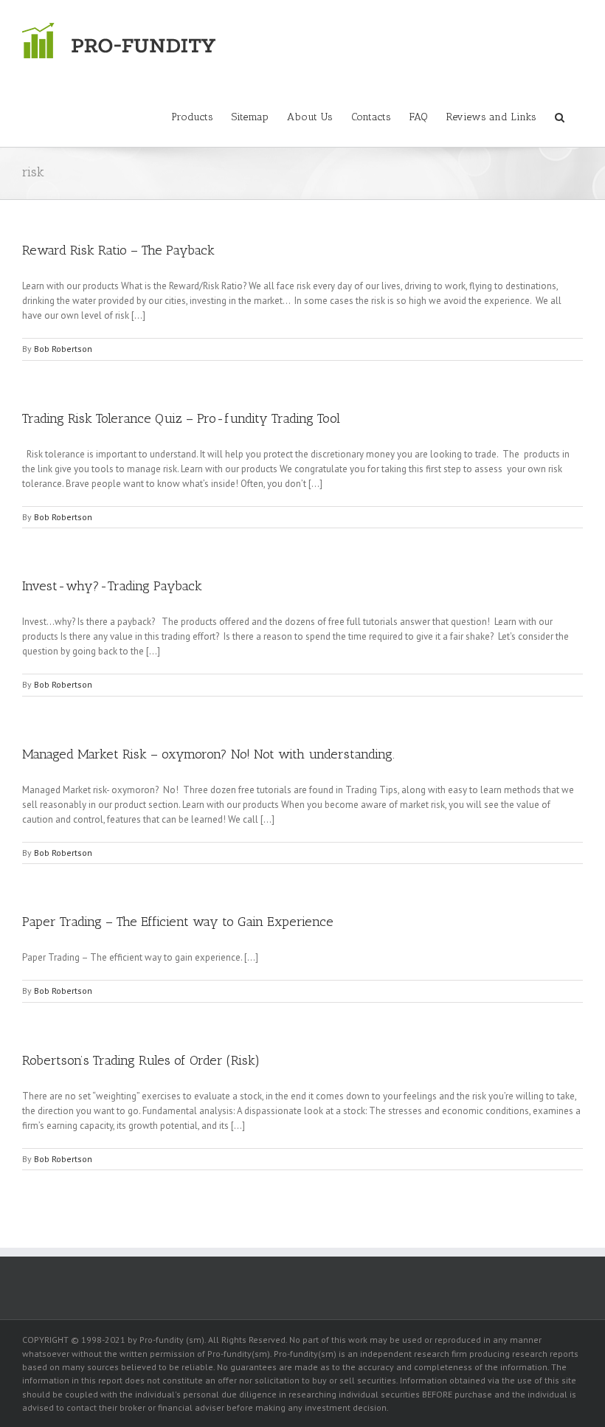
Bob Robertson (63, 348)
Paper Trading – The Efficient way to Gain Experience (177, 921)
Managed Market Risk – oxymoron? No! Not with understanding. (208, 754)
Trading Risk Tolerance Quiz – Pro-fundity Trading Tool (181, 418)
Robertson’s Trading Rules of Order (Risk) (141, 1060)
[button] (559, 116)
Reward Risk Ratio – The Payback (118, 250)
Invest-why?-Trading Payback (112, 586)
